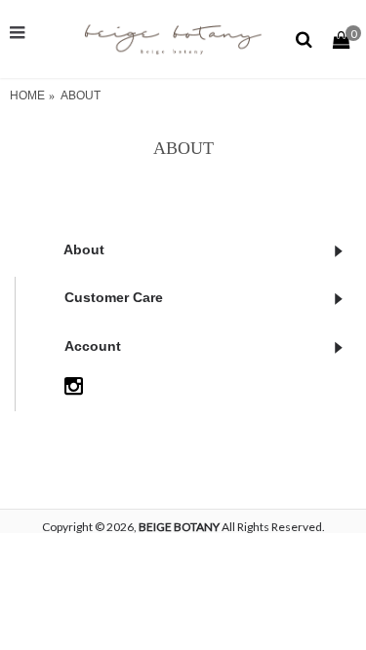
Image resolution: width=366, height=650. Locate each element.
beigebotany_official (158, 383)
